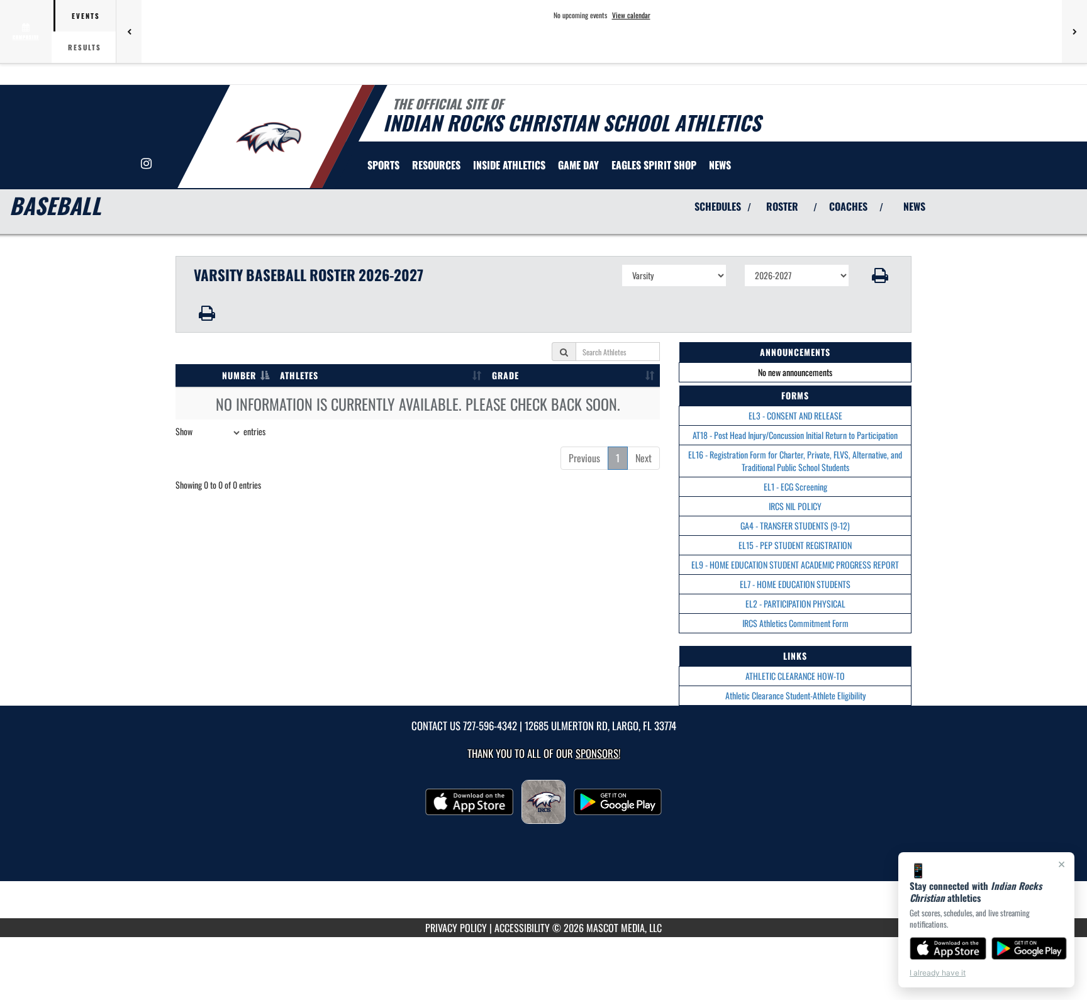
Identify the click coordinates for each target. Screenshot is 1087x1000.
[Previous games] (129, 31)
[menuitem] (654, 165)
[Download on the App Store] (948, 948)
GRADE (505, 375)
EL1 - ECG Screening (795, 486)
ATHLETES (299, 375)
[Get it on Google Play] (1029, 948)
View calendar (631, 15)
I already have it (938, 972)
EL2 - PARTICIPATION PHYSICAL (795, 603)
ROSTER (782, 206)
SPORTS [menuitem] (383, 164)
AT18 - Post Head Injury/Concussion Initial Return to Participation (795, 435)
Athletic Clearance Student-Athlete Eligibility (795, 695)
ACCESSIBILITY (522, 927)
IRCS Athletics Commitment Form (795, 623)
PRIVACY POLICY (456, 927)
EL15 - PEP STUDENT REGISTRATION (795, 545)
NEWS (914, 206)
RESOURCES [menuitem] (436, 164)
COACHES (848, 206)
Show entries (220, 431)
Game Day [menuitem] (578, 164)
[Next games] (1074, 31)
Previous (584, 457)
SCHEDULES (717, 206)
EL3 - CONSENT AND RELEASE (795, 415)
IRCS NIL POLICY (795, 506)
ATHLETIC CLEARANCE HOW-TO (795, 675)
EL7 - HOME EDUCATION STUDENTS (795, 584)
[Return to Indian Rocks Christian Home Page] (268, 138)
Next (643, 457)
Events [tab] (86, 16)
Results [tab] (84, 47)
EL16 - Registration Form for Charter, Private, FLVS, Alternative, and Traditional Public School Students (795, 461)
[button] (880, 275)
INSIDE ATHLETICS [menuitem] (509, 164)
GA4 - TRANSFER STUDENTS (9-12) (795, 525)
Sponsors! (598, 753)
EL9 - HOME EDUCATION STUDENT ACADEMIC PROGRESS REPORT (795, 564)
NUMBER (239, 375)
